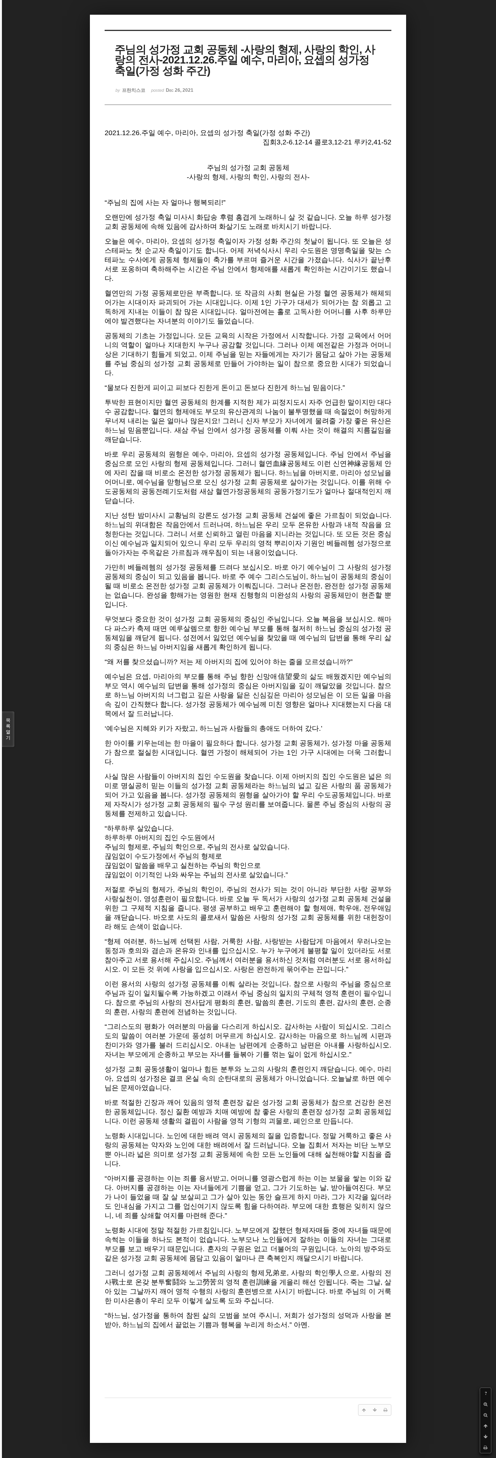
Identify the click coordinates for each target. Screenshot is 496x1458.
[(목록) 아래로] (485, 1436)
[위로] (485, 1425)
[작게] (485, 1415)
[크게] (485, 1404)
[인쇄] (485, 1447)
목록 (8, 729)
